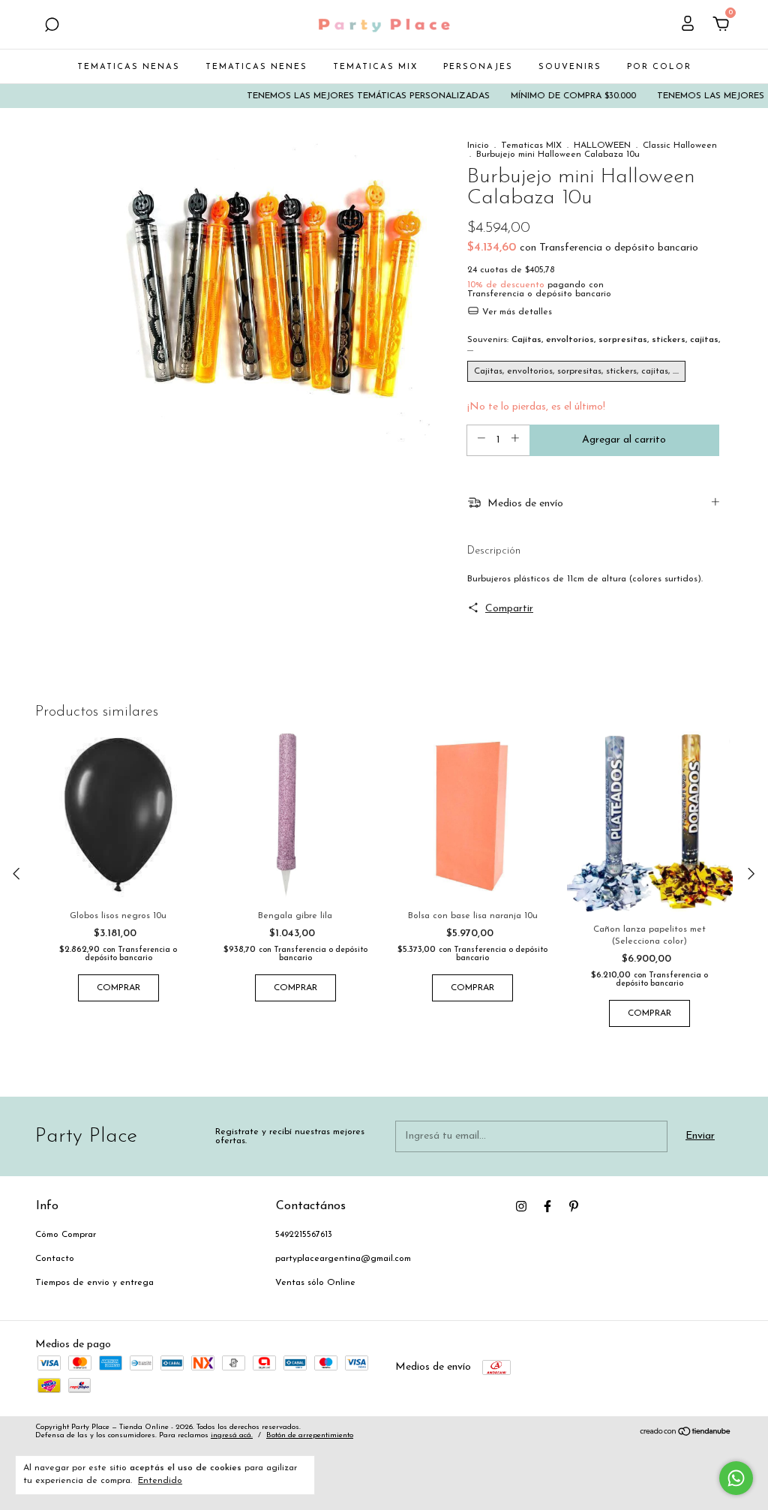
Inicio (478, 145)
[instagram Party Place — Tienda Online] (521, 1206)
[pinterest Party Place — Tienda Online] (574, 1206)
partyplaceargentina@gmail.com (343, 1258)
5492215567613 (303, 1234)
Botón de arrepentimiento (309, 1435)
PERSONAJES (478, 67)
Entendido (160, 1480)
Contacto (54, 1258)
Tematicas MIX (531, 145)
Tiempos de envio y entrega (94, 1282)
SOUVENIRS (570, 67)
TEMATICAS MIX (375, 67)
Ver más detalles (515, 312)
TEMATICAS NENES (257, 67)
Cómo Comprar (65, 1234)
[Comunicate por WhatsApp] (736, 1478)
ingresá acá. (232, 1435)
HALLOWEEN (602, 145)
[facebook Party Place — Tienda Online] (548, 1206)
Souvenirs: (593, 344)
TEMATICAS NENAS (128, 67)
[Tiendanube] (686, 1433)
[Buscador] (51, 27)
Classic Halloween (680, 145)
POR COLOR (659, 67)
